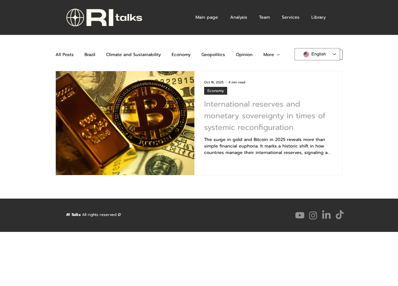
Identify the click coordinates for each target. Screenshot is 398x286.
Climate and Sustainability (133, 54)
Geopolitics (213, 54)
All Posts (65, 54)
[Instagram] (313, 215)
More (268, 54)
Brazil (89, 54)
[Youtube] (300, 215)
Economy (181, 54)
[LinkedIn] (326, 215)
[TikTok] (339, 215)
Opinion (244, 54)
